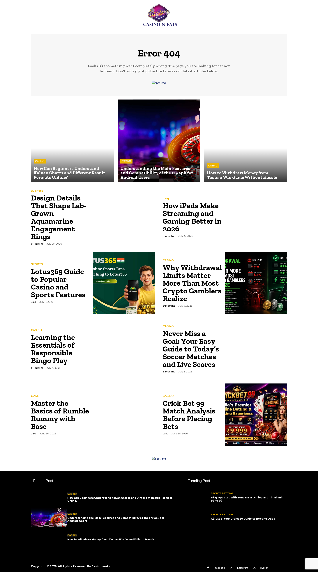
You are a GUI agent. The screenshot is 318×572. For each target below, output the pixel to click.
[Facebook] (208, 568)
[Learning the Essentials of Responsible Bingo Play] (124, 349)
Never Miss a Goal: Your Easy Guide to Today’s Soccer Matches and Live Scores (191, 349)
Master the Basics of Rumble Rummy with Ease (60, 414)
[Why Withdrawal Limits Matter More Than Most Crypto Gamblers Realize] (256, 283)
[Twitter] (254, 568)
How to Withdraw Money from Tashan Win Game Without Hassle (110, 539)
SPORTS (37, 264)
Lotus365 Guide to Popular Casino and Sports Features (58, 283)
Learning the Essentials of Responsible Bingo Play (53, 349)
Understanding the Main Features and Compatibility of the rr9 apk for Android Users (116, 519)
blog (166, 198)
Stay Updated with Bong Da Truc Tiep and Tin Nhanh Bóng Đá (246, 499)
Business (37, 190)
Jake (33, 301)
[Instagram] (231, 568)
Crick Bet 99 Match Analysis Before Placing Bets (189, 414)
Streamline (37, 243)
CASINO (39, 161)
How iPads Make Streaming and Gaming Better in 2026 (192, 217)
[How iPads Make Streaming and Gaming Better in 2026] (256, 217)
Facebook (219, 567)
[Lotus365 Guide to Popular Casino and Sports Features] (124, 283)
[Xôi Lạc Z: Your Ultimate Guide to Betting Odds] (198, 517)
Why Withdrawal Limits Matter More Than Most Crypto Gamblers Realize (192, 283)
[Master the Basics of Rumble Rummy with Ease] (124, 414)
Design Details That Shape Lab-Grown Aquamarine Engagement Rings (58, 217)
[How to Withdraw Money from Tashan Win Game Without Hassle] (245, 141)
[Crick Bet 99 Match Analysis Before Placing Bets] (256, 414)
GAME (35, 396)
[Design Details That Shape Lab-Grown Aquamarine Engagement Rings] (124, 217)
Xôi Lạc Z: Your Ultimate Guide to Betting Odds (243, 518)
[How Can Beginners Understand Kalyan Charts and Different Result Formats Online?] (72, 141)
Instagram (242, 567)
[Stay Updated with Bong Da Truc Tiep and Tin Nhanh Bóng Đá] (198, 497)
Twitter (264, 567)
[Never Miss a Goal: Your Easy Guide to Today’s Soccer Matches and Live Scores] (256, 349)
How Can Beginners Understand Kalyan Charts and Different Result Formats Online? (119, 499)
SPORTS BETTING (222, 493)
